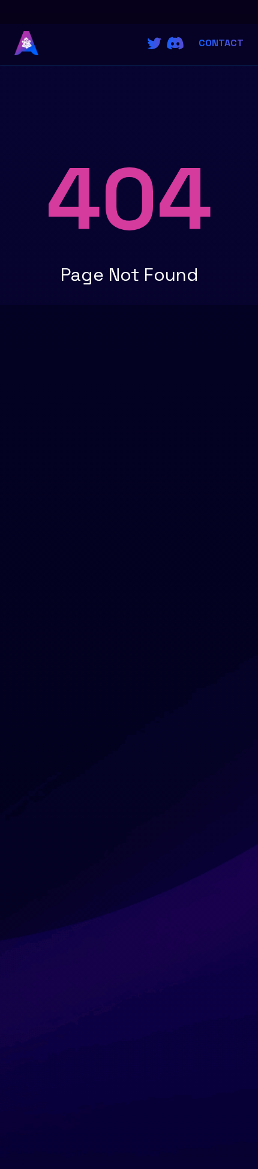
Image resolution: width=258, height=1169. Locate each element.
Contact (221, 43)
